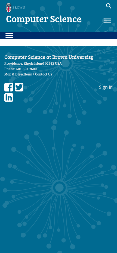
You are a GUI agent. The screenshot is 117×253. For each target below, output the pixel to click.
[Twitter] (19, 90)
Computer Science (43, 18)
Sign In (106, 87)
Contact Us (43, 74)
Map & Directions (18, 74)
